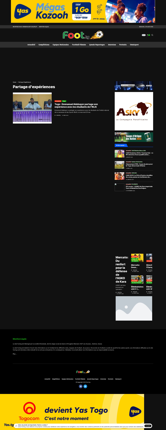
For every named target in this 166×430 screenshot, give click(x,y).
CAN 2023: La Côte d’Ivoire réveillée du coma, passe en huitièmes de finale (139, 176)
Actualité (58, 101)
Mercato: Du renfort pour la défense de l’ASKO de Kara (122, 269)
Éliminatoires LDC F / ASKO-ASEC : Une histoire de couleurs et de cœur (137, 288)
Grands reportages (92, 379)
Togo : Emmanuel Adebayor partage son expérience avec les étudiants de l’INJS (76, 105)
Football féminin (136, 282)
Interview (103, 379)
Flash (64, 101)
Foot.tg (58, 115)
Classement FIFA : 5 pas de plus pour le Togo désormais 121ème (139, 165)
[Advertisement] (83, 62)
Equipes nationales (67, 379)
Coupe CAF (135, 258)
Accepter (147, 426)
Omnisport (118, 379)
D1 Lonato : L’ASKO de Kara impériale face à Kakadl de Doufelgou (139, 187)
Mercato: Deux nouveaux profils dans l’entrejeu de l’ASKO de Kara (137, 266)
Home (14, 82)
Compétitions (56, 379)
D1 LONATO (135, 261)
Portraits (110, 379)
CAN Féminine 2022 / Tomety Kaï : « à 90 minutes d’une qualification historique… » (139, 154)
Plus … (15, 354)
